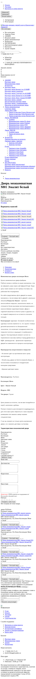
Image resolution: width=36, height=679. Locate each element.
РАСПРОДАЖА (10, 162)
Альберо (12, 119)
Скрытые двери (10, 109)
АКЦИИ (8, 80)
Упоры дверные (10, 159)
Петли (7, 161)
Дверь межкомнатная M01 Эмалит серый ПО (16, 555)
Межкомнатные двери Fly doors (19, 121)
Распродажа (9, 644)
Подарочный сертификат (13, 628)
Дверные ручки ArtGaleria (17, 150)
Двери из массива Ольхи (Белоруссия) (22, 112)
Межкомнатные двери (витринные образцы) (20, 166)
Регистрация (9, 22)
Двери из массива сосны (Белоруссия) (22, 116)
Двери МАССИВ (10, 110)
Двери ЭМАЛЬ (10, 130)
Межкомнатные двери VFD (18, 125)
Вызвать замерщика (7, 192)
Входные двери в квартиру (14, 91)
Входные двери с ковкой (13, 100)
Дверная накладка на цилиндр (15, 139)
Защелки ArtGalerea (15, 143)
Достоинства (5, 463)
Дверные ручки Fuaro (16, 152)
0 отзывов (5, 238)
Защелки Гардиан (15, 145)
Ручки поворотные (11, 157)
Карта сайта (9, 632)
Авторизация (9, 20)
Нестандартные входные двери (15, 101)
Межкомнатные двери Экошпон (20, 127)
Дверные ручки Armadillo (17, 148)
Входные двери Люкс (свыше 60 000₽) (18, 98)
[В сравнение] (22, 525)
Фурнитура (8, 85)
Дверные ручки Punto (16, 153)
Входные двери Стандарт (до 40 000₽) (18, 93)
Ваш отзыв (4, 484)
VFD (10, 136)
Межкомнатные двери (12, 84)
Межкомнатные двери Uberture (19, 123)
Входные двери (10, 82)
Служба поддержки (7, 621)
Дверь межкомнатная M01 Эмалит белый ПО (16, 542)
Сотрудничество (10, 618)
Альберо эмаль (14, 132)
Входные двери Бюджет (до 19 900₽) (17, 89)
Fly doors (4, 203)
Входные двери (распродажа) (15, 164)
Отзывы (8, 271)
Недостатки (5, 473)
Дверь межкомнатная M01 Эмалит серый (15, 528)
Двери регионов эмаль (16, 134)
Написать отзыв (6, 457)
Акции (7, 642)
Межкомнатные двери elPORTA (20, 128)
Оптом (7, 616)
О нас (7, 611)
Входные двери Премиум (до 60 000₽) (18, 95)
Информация (5, 607)
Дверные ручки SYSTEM (17, 155)
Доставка (8, 7)
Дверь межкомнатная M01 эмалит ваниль (15, 515)
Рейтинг (3, 498)
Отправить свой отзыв (8, 502)
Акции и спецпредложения (14, 630)
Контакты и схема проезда (14, 8)
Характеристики (10, 269)
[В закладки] (20, 525)
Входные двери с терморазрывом (16, 103)
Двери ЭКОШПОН (11, 118)
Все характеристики (8, 247)
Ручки (7, 146)
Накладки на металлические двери (16, 105)
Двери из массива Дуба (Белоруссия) (21, 114)
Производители (10, 627)
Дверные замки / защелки (13, 141)
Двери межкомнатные (12, 107)
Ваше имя (4, 459)
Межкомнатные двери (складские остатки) (19, 168)
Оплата (7, 5)
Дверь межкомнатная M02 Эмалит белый (15, 569)
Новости (8, 170)
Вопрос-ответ (9, 272)
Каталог (3, 635)
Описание (8, 267)
